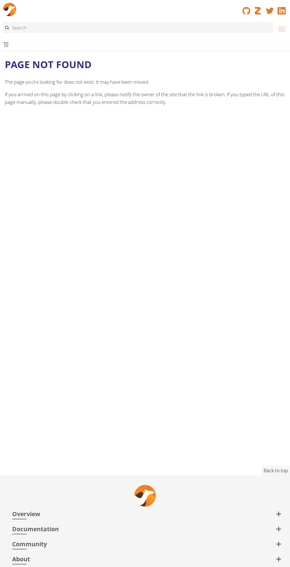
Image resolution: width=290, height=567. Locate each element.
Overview (26, 514)
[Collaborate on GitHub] (246, 9)
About (21, 559)
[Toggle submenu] (6, 45)
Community (29, 544)
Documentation (35, 529)
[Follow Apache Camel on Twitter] (270, 9)
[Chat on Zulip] (258, 9)
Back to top (276, 470)
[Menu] (280, 28)
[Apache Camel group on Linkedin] (282, 9)
